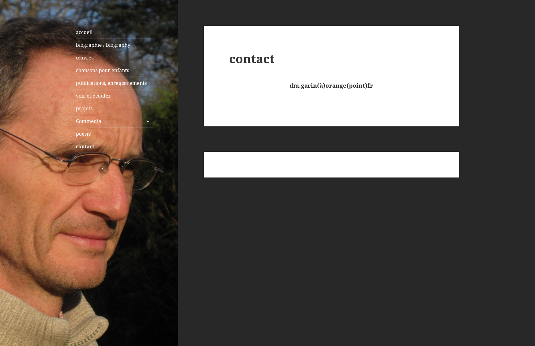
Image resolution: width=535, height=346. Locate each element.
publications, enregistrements (111, 83)
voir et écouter (93, 95)
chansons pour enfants (102, 70)
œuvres (85, 57)
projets (84, 108)
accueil (84, 32)
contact (85, 146)
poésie (83, 133)
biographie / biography (103, 45)
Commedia (88, 121)
